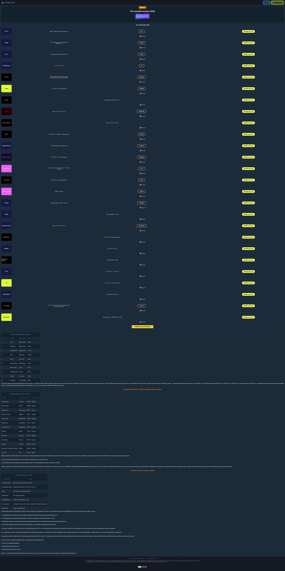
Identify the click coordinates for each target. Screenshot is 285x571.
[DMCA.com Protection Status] (142, 567)
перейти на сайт (248, 31)
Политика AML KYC (151, 558)
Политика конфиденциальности (137, 558)
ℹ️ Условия (142, 36)
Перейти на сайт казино (142, 326)
